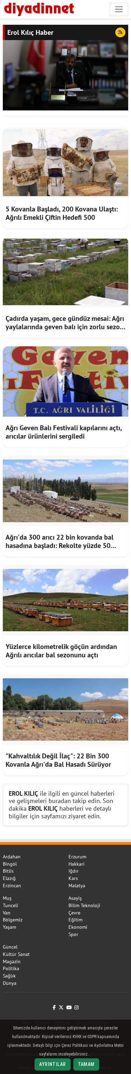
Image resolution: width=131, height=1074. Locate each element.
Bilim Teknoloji (84, 905)
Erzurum (77, 856)
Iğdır (73, 871)
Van (6, 913)
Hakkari (76, 864)
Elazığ (9, 878)
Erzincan (12, 885)
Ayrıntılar (52, 1064)
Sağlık (9, 976)
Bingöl (10, 864)
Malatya (76, 885)
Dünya (9, 983)
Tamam (86, 1064)
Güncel (10, 947)
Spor (73, 934)
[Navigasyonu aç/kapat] (119, 9)
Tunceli (10, 905)
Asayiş (75, 898)
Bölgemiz (12, 920)
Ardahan (12, 856)
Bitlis (8, 871)
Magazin (12, 961)
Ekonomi (77, 927)
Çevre (74, 913)
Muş (7, 898)
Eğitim (75, 920)
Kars (73, 878)
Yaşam (9, 927)
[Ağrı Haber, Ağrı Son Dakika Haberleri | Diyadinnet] (38, 8)
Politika (11, 968)
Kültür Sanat (16, 954)
